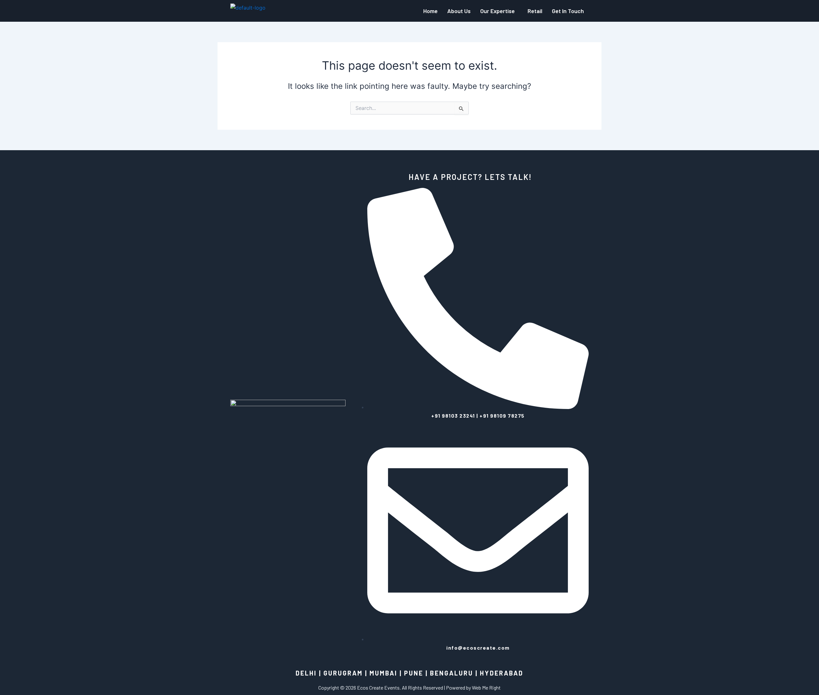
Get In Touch (568, 10)
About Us (459, 10)
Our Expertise (497, 10)
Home (430, 10)
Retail (535, 10)
